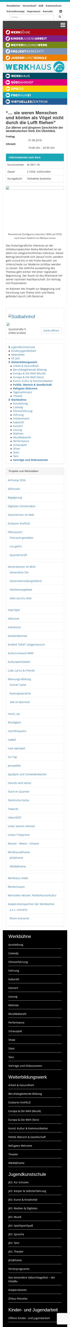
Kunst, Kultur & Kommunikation (33, 381)
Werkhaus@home (19, 852)
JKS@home (16, 858)
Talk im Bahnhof (20, 702)
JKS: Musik (14, 1217)
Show (16, 448)
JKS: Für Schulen (18, 1182)
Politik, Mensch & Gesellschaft (32, 384)
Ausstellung (20, 403)
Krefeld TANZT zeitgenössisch (26, 644)
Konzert (18, 426)
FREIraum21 (15, 532)
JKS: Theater (16, 1251)
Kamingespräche (20, 693)
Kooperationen (17, 1290)
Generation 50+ (19, 572)
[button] (9, 347)
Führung (18, 415)
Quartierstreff (18, 555)
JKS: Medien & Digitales (23, 1208)
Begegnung (15, 497)
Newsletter (13, 5)
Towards (13, 809)
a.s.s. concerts (18, 909)
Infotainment (21, 418)
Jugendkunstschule (23, 347)
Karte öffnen (51, 330)
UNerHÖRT (14, 817)
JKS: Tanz (13, 1243)
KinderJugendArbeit (23, 351)
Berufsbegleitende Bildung (30, 369)
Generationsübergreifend (26, 581)
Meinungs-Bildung (19, 679)
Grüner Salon (18, 685)
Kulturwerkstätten (19, 662)
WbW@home (18, 866)
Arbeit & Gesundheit (26, 366)
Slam (16, 452)
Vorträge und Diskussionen (30, 460)
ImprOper (14, 610)
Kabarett (18, 422)
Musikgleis (14, 722)
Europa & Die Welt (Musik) (29, 373)
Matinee (18, 433)
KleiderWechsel (17, 636)
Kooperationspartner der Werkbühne (31, 904)
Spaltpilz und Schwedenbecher (27, 774)
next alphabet (16, 748)
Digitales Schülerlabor (21, 506)
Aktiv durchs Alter (21, 598)
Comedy (18, 407)
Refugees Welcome (25, 388)
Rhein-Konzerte (19, 918)
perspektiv (14, 765)
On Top (12, 757)
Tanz (16, 456)
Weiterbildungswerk (24, 362)
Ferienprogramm (18, 1269)
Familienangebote (21, 589)
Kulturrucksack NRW (20, 653)
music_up (14, 713)
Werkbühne (18, 399)
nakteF (12, 739)
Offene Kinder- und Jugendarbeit (29, 1318)
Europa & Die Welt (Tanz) (28, 377)
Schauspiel (20, 445)
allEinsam (14, 489)
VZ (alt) (15, 358)
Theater (18, 396)
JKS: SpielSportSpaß (20, 1225)
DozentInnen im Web (21, 515)
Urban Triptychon (19, 835)
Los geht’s (16, 546)
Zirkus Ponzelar (18, 1298)
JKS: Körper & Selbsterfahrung (27, 1191)
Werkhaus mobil (18, 878)
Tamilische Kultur (18, 800)
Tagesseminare (22, 392)
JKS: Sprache (16, 1234)
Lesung (17, 430)
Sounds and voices (19, 783)
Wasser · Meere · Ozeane (23, 843)
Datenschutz (53, 5)
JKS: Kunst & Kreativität (22, 1199)
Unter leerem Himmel (21, 826)
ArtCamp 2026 (17, 480)
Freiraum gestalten (21, 537)
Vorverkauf (29, 5)
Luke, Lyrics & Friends (21, 670)
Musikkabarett (22, 437)
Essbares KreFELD (19, 523)
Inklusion (13, 618)
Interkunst (14, 627)
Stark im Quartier (18, 791)
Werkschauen (16, 886)
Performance (21, 441)
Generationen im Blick (21, 566)
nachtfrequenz (17, 731)
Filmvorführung (22, 411)
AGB (40, 5)
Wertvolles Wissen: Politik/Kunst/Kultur (32, 895)
